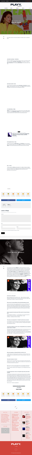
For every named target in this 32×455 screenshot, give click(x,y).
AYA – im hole (14, 424)
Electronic (14, 132)
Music (29, 414)
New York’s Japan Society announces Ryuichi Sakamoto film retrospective (28, 436)
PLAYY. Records (8, 293)
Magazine (19, 132)
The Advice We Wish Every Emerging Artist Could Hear (28, 429)
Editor (9, 204)
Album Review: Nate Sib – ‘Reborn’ (28, 424)
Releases (25, 132)
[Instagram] (28, 1)
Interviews (17, 132)
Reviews (27, 422)
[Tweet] (3, 38)
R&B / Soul (22, 132)
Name (2, 223)
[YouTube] (30, 1)
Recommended (27, 427)
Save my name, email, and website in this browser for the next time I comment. (10, 230)
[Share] (3, 36)
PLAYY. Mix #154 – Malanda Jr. (13, 293)
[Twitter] (27, 1)
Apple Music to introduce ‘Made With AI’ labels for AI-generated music (28, 417)
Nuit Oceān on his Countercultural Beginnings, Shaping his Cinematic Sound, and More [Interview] (21, 134)
